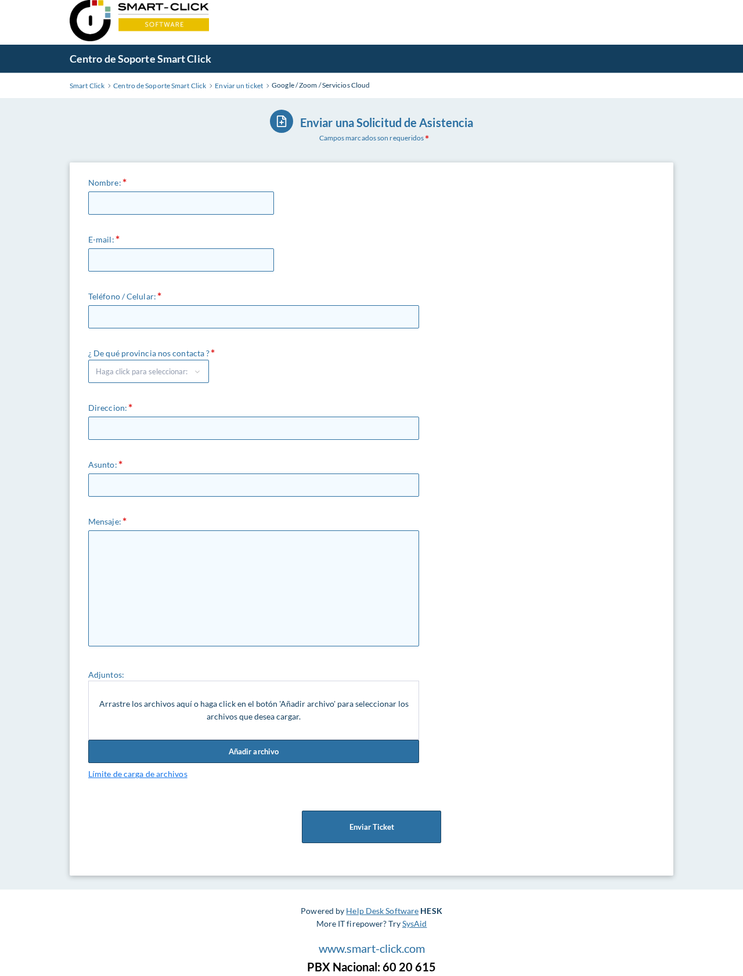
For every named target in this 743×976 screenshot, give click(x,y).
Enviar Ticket (371, 827)
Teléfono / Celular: (122, 296)
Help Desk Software (382, 911)
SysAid (414, 923)
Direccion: (107, 408)
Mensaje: (104, 521)
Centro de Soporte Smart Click (140, 58)
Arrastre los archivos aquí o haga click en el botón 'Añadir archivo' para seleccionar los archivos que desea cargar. (254, 710)
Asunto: (102, 464)
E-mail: (101, 239)
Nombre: (104, 182)
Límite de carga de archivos (137, 774)
